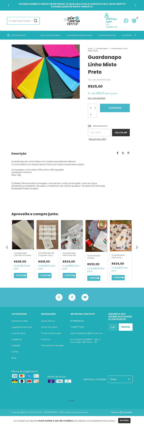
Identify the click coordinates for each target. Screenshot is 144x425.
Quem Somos (48, 320)
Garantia (45, 339)
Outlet (14, 351)
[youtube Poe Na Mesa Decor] (85, 297)
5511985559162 (77, 320)
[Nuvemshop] (122, 412)
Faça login (111, 20)
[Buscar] (35, 21)
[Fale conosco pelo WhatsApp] (126, 21)
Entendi (124, 420)
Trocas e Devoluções (51, 333)
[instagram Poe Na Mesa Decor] (59, 297)
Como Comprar (49, 327)
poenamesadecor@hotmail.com (86, 333)
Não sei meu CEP (97, 139)
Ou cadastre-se (111, 25)
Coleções (15, 345)
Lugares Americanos (79, 35)
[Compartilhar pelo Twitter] (123, 153)
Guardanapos (107, 35)
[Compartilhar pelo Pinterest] (128, 153)
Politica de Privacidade (52, 345)
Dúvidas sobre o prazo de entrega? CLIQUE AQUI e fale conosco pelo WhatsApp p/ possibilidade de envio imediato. (72, 5)
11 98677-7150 (77, 327)
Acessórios (129, 35)
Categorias (18, 35)
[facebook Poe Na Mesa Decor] (72, 297)
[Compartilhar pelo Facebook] (117, 153)
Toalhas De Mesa (50, 35)
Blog (13, 357)
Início (90, 48)
